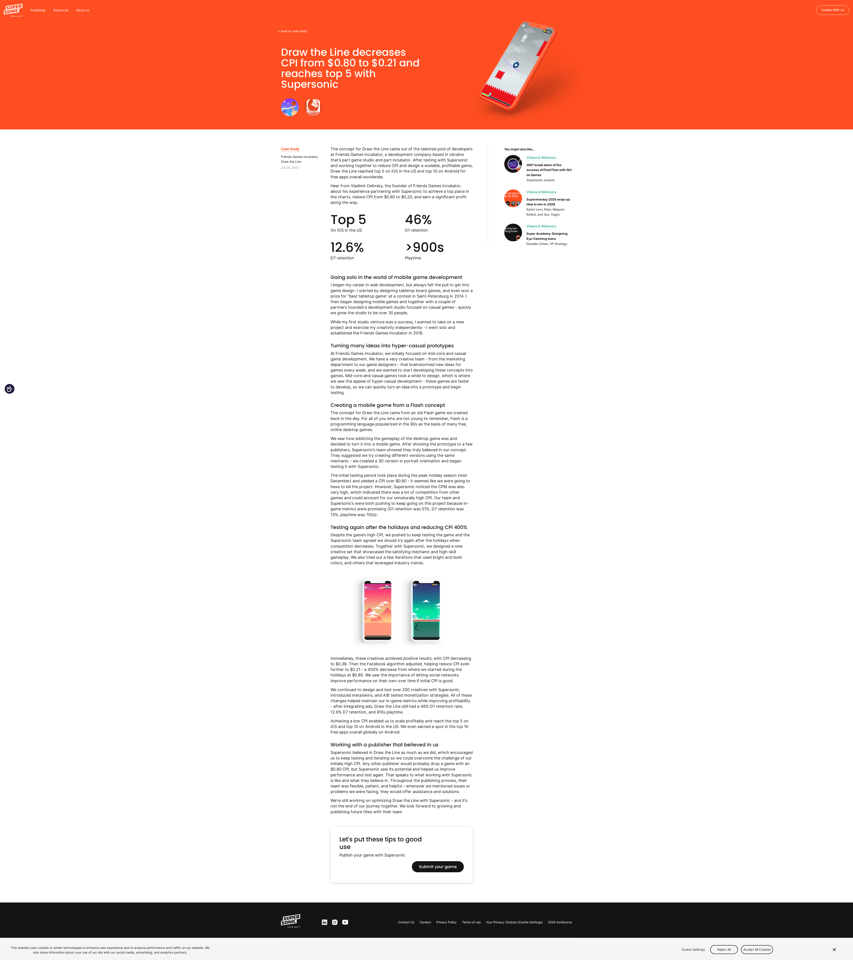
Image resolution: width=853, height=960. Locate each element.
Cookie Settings (693, 949)
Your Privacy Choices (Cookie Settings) (514, 922)
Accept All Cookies (757, 949)
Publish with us (832, 10)
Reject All (724, 949)
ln (323, 922)
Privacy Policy (446, 922)
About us (82, 10)
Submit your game (438, 866)
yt (344, 922)
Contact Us (406, 922)
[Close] (834, 949)
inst (334, 922)
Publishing (37, 10)
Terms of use (471, 922)
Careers (425, 922)
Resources (60, 10)
